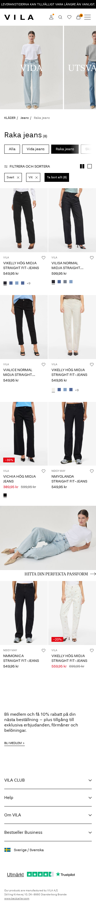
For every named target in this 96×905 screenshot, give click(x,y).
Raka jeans (65, 149)
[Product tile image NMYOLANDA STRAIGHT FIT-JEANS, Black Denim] (72, 434)
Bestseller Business (23, 832)
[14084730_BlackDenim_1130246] (5, 283)
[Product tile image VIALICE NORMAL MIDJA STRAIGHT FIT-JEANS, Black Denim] (24, 327)
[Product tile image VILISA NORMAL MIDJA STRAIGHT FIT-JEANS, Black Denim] (72, 220)
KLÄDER (9, 118)
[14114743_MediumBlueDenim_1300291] (59, 282)
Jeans (25, 118)
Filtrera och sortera (30, 166)
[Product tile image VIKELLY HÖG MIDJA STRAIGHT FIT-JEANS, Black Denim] (24, 220)
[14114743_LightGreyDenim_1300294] (65, 282)
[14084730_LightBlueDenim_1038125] (17, 283)
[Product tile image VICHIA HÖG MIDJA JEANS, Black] (24, 434)
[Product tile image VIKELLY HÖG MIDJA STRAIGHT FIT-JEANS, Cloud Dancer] (72, 327)
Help (8, 797)
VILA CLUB (14, 780)
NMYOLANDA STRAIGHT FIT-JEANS (69, 479)
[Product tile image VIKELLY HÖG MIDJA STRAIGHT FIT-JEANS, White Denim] (72, 613)
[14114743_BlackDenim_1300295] (53, 282)
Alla (12, 149)
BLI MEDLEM (13, 743)
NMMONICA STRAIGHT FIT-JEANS (21, 658)
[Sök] (60, 17)
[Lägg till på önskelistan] (43, 257)
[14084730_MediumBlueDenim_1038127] (11, 283)
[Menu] (87, 17)
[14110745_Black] (5, 495)
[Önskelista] (69, 17)
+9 (28, 283)
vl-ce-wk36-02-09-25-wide (29, 28)
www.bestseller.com (16, 898)
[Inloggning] (51, 17)
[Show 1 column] (89, 166)
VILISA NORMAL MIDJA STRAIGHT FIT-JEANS (65, 268)
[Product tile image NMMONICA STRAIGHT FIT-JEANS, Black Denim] (24, 613)
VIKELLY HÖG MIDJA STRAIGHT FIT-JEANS (21, 265)
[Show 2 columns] (82, 166)
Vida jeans (36, 149)
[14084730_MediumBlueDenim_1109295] (23, 283)
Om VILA (12, 814)
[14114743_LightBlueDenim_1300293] (71, 282)
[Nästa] (5, 225)
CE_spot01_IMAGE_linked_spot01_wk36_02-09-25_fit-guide (46, 512)
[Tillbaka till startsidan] (19, 17)
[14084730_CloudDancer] (53, 390)
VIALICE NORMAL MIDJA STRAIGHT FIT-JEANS (17, 375)
